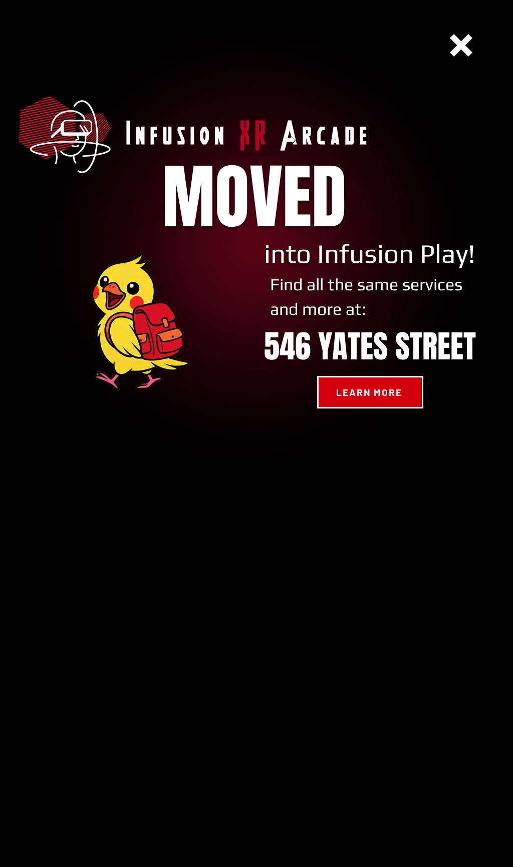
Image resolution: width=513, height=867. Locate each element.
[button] (461, 45)
